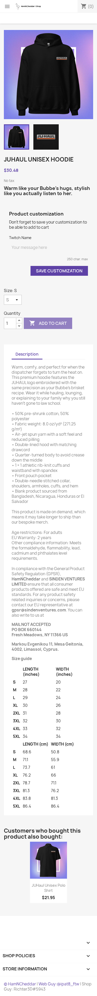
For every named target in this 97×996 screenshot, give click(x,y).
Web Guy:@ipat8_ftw (59, 984)
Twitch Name (20, 237)
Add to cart (48, 323)
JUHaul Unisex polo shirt (48, 888)
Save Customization (59, 271)
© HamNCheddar (20, 984)
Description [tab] (27, 354)
